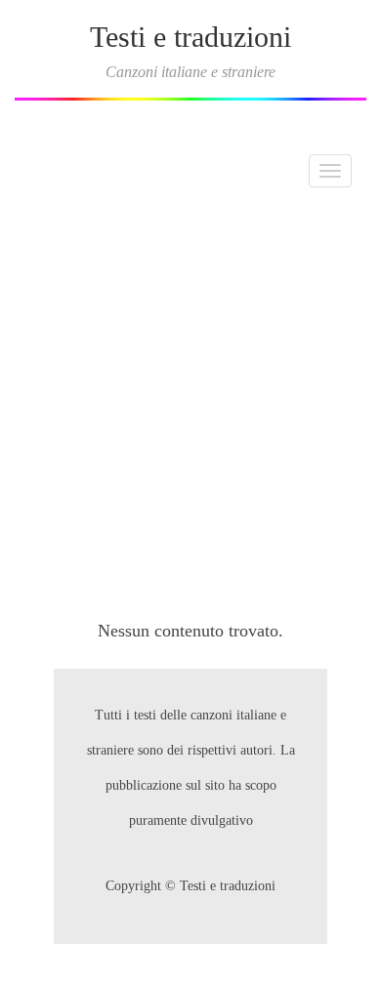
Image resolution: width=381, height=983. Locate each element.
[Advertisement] (190, 403)
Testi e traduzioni (190, 36)
